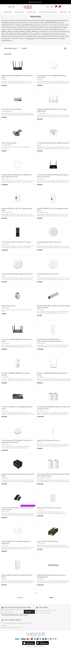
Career (48, 610)
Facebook (30, 38)
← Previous (19, 597)
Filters (24, 48)
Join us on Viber (35, 637)
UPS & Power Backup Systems (48, 12)
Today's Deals (8, 12)
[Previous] (1, 12)
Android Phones (31, 12)
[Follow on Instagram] (35, 634)
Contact (53, 610)
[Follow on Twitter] (31, 634)
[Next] (69, 12)
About (38, 610)
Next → (52, 597)
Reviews (42, 610)
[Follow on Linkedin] (39, 634)
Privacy (48, 613)
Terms (38, 613)
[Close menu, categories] (47, 2)
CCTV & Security (19, 12)
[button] (65, 48)
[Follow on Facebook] (28, 634)
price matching (51, 20)
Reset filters (8, 54)
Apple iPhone (63, 12)
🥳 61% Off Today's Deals (35, 2)
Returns (43, 613)
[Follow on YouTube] (43, 634)
